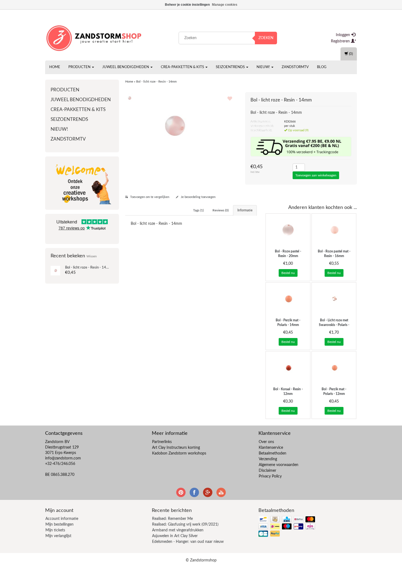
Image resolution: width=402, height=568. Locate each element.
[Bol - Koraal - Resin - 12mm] (288, 367)
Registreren (341, 41)
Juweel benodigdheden (126, 67)
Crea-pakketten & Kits (183, 67)
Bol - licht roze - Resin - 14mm (88, 267)
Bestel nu (288, 273)
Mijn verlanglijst (58, 536)
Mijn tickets (55, 530)
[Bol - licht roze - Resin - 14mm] (55, 270)
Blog (322, 67)
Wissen (91, 256)
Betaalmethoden (272, 453)
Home (54, 67)
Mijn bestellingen (59, 524)
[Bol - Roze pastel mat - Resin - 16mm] (333, 230)
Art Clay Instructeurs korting (176, 448)
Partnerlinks (162, 442)
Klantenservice (271, 448)
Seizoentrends (231, 67)
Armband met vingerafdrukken (177, 530)
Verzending (268, 459)
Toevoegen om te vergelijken (149, 197)
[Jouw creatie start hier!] (94, 37)
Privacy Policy (270, 476)
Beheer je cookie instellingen (187, 5)
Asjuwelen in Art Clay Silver (175, 536)
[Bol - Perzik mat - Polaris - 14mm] (288, 299)
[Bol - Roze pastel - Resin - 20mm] (288, 230)
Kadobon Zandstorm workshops (179, 453)
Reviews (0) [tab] (220, 210)
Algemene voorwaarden (278, 465)
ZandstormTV (295, 67)
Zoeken (265, 38)
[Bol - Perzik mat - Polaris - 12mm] (333, 367)
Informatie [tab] (244, 210)
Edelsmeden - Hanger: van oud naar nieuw (188, 542)
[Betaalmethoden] (287, 527)
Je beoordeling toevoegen (197, 197)
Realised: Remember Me (172, 519)
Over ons (266, 442)
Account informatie (61, 519)
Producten (79, 67)
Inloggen (343, 35)
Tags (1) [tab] (198, 210)
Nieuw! (264, 67)
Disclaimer (267, 471)
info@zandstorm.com (63, 458)
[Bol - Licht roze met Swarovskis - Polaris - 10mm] (333, 299)
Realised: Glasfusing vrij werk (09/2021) (185, 524)
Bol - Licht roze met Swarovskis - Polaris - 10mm (334, 325)
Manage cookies (224, 5)
